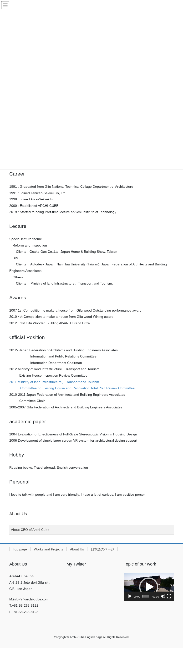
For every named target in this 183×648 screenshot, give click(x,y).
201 (12, 382)
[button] (148, 587)
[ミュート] (163, 596)
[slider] (145, 596)
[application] (149, 587)
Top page (20, 549)
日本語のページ (102, 549)
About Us (77, 549)
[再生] (129, 596)
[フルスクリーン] (169, 596)
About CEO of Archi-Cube (30, 530)
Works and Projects (48, 549)
